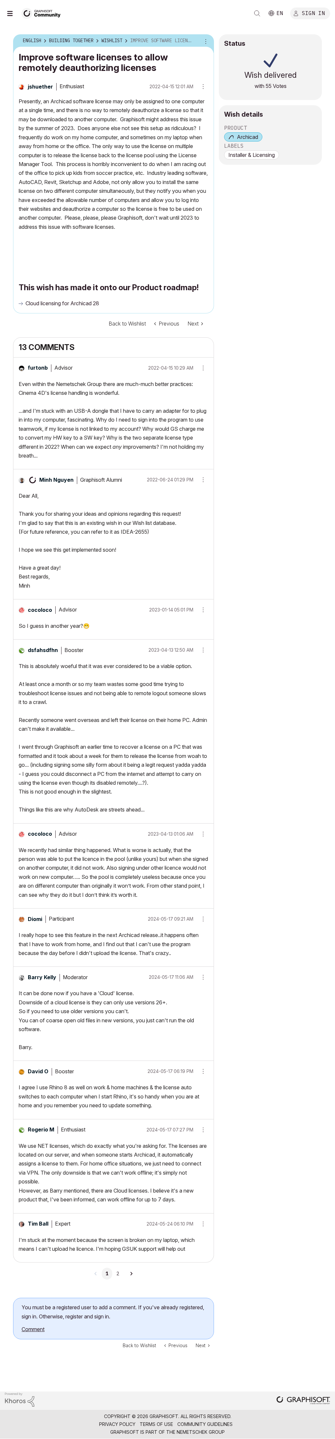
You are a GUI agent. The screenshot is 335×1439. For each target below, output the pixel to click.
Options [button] (205, 40)
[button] (200, 368)
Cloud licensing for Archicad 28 (62, 303)
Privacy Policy (117, 1424)
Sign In (313, 12)
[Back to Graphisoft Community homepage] (43, 12)
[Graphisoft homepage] (303, 1401)
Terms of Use (156, 1424)
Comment (33, 1329)
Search (257, 13)
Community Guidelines (205, 1424)
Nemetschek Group (201, 1432)
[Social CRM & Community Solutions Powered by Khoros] (19, 1399)
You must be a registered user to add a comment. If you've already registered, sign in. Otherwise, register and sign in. (113, 1311)
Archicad (247, 137)
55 (269, 86)
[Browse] (13, 13)
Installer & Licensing (251, 155)
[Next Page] (131, 1274)
